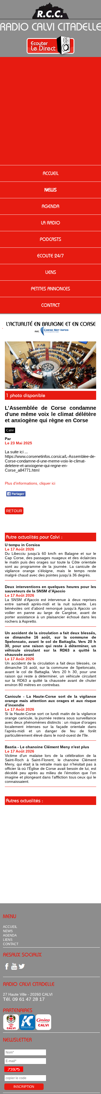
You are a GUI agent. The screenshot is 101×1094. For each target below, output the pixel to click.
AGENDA (50, 206)
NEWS (50, 190)
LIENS (50, 272)
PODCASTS (50, 239)
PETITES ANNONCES (50, 289)
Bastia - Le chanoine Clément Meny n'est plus (47, 747)
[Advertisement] (50, 111)
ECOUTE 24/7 (50, 256)
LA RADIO (50, 223)
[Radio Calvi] (50, 387)
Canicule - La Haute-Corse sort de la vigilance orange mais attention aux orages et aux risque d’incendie (50, 700)
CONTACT (50, 305)
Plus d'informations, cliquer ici (30, 483)
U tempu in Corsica (22, 545)
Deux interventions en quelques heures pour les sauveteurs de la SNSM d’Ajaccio (50, 589)
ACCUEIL (50, 173)
